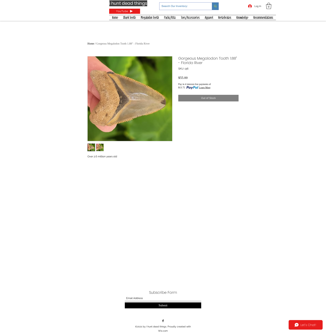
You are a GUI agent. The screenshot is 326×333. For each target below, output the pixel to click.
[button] (268, 6)
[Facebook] (163, 320)
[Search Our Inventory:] (215, 6)
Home (90, 43)
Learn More (204, 87)
